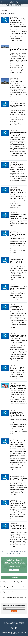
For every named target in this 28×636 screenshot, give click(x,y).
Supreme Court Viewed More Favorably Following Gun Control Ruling (18, 478)
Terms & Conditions (18, 623)
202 (25, 551)
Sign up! (14, 611)
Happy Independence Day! (10, 592)
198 (14, 551)
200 (20, 551)
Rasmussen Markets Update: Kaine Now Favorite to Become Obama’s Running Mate (17, 167)
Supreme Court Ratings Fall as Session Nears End (18, 502)
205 (13, 553)
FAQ (16, 622)
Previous (4, 551)
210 (17, 553)
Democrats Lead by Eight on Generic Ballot (18, 19)
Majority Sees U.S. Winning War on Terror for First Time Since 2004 (18, 191)
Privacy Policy (10, 623)
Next (20, 553)
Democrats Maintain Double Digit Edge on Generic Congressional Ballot (17, 414)
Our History (11, 622)
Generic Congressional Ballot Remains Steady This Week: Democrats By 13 (18, 528)
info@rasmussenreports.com (8, 632)
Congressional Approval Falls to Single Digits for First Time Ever (18, 336)
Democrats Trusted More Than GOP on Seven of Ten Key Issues (18, 234)
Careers (11, 625)
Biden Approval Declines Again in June (14, 587)
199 (17, 551)
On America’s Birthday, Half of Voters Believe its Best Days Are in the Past (18, 386)
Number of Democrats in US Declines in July (18, 80)
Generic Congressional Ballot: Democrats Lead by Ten (18, 49)
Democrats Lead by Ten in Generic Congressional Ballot (18, 288)
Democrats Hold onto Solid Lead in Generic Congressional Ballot (17, 308)
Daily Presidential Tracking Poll (12, 582)
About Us (5, 622)
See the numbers (14, 569)
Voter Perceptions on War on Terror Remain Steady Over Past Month (18, 368)
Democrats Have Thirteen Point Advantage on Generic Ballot (18, 133)
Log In (25, 1)
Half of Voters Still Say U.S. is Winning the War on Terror (18, 105)
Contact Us (16, 625)
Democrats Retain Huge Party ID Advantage (17, 441)
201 (22, 551)
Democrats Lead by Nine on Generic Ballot (18, 215)
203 (7, 553)
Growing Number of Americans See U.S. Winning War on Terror (18, 261)
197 (12, 551)
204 (10, 553)
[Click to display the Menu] (1, 2)
